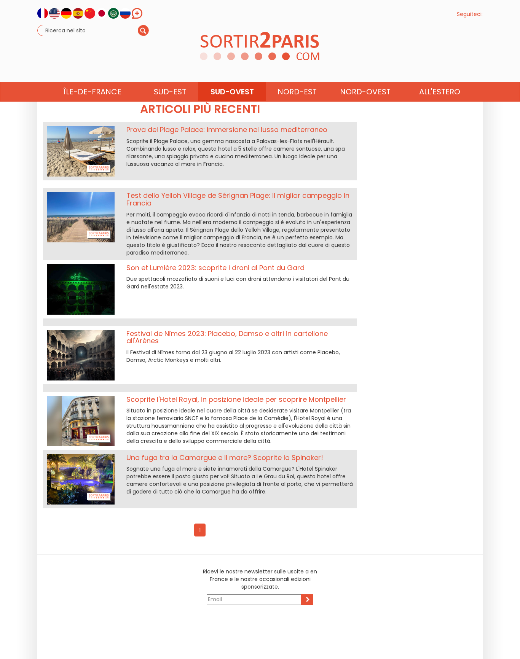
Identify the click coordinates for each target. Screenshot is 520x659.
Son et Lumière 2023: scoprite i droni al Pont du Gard (215, 267)
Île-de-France (92, 91)
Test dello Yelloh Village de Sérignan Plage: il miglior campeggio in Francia (237, 199)
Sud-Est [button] (170, 91)
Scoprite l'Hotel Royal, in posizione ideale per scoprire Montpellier (236, 399)
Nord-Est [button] (297, 91)
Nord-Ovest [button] (365, 91)
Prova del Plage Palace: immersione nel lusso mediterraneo (226, 129)
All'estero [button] (439, 91)
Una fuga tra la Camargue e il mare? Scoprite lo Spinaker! (224, 457)
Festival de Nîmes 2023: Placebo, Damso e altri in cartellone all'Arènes (227, 337)
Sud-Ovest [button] (232, 91)
